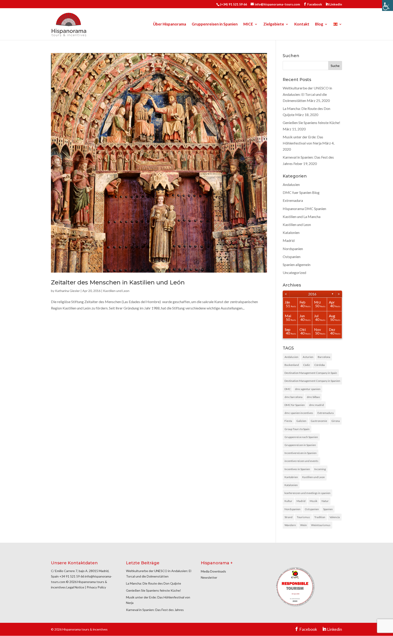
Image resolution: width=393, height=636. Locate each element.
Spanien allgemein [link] (296, 264)
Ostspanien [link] (291, 256)
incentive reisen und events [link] (301, 461)
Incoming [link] (320, 469)
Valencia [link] (335, 517)
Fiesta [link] (288, 421)
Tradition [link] (319, 517)
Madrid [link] (289, 240)
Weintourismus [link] (320, 525)
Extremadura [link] (293, 200)
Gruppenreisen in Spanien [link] (215, 24)
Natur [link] (325, 501)
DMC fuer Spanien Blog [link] (301, 192)
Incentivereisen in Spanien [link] (301, 453)
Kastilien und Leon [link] (116, 291)
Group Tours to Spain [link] (297, 429)
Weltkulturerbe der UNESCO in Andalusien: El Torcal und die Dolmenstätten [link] (307, 94)
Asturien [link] (308, 357)
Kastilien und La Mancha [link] (301, 216)
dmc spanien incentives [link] (299, 413)
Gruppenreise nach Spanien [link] (301, 437)
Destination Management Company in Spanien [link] (312, 381)
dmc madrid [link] (316, 405)
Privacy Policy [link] (96, 587)
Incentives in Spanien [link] (297, 469)
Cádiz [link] (306, 365)
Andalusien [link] (291, 184)
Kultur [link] (288, 501)
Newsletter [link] (209, 577)
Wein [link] (303, 525)
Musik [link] (313, 501)
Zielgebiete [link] (273, 24)
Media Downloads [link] (213, 571)
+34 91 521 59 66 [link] (71, 576)
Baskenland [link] (292, 365)
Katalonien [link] (291, 232)
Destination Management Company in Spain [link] (311, 373)
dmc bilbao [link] (313, 397)
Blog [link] (319, 24)
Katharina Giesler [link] (67, 291)
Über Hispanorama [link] (169, 24)
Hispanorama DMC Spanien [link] (304, 208)
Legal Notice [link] (75, 587)
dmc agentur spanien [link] (307, 389)
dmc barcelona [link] (293, 397)
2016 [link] (312, 294)
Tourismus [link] (303, 517)
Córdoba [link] (319, 365)
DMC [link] (288, 389)
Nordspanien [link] (293, 248)
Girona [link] (335, 421)
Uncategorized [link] (294, 272)
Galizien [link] (301, 421)
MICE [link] (248, 24)
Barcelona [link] (324, 357)
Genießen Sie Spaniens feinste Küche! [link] (311, 122)
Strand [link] (288, 517)
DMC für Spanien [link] (295, 405)
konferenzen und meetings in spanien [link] (307, 493)
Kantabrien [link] (291, 477)
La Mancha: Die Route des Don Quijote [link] (153, 583)
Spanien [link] (328, 509)
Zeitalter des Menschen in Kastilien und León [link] (118, 282)
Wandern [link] (290, 525)
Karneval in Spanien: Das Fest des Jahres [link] (155, 610)
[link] (387, 5)
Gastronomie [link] (319, 421)
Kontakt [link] (301, 24)
